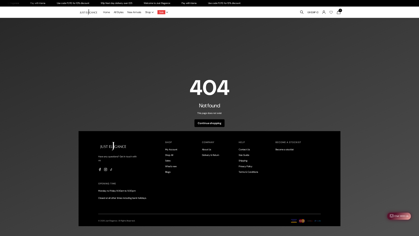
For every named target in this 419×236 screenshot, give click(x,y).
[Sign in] (324, 12)
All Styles (118, 12)
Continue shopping (209, 123)
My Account (171, 149)
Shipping (243, 160)
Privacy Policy (245, 166)
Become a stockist (284, 149)
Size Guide (244, 155)
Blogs (167, 171)
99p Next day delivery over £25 (110, 3)
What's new (171, 166)
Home (106, 12)
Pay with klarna (31, 3)
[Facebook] (99, 169)
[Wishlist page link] (331, 12)
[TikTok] (111, 169)
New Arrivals (134, 12)
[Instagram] (105, 169)
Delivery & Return (210, 155)
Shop (148, 12)
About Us (206, 149)
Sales (167, 160)
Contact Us (244, 149)
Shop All (169, 155)
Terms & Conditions (248, 171)
